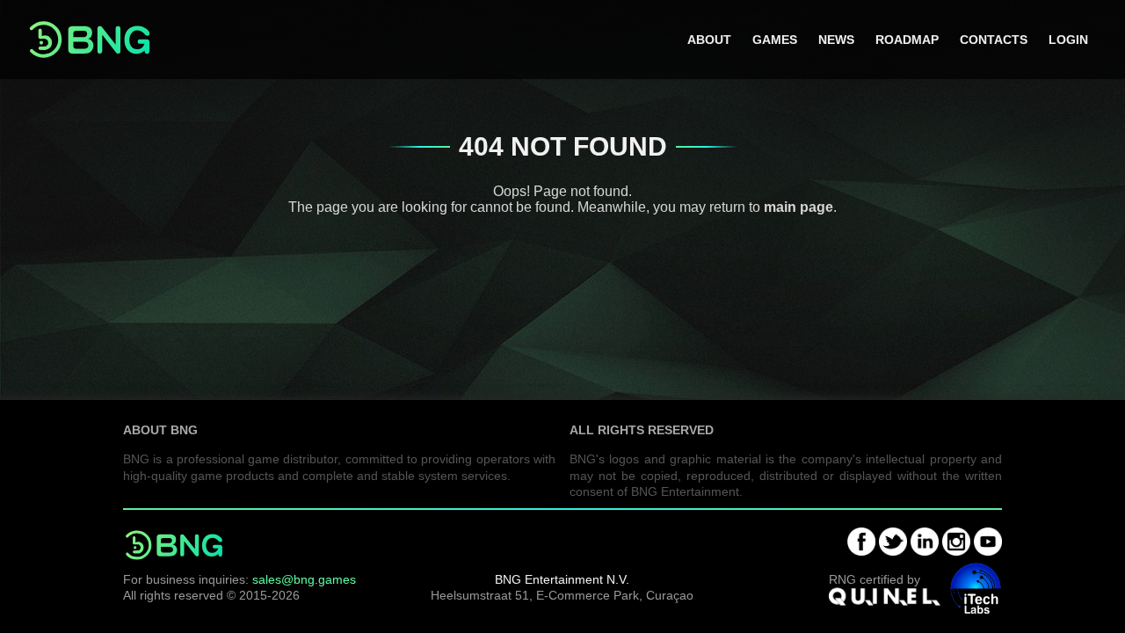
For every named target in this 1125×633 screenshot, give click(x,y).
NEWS (836, 40)
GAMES (774, 40)
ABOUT (709, 40)
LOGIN (1068, 40)
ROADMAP (907, 40)
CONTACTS (993, 40)
